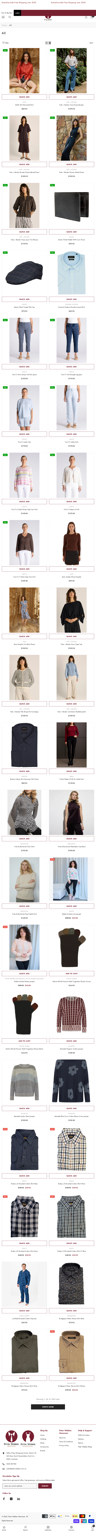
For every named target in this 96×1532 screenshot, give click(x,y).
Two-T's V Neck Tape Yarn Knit (24, 577)
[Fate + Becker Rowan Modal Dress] (71, 138)
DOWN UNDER (24, 1316)
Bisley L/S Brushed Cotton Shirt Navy (24, 1251)
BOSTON (24, 776)
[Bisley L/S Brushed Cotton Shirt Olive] (71, 1149)
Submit (45, 1486)
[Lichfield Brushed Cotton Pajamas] (24, 1284)
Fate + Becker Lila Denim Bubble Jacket (71, 712)
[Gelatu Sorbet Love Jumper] (71, 879)
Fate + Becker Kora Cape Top (71, 644)
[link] (25, 1528)
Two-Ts (24, 372)
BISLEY (24, 1181)
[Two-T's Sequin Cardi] (71, 475)
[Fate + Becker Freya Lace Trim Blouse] (24, 205)
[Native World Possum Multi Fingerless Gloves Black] (24, 1014)
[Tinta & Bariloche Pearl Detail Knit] (24, 879)
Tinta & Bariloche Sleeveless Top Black (71, 846)
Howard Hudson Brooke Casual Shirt (71, 307)
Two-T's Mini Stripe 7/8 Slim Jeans (24, 374)
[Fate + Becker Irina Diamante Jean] (71, 70)
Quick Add (24, 97)
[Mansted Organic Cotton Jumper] (71, 1014)
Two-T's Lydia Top (24, 442)
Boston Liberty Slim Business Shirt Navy (24, 779)
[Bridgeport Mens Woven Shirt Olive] (24, 1351)
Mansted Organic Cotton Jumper (71, 1049)
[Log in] (86, 17)
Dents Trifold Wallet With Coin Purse (71, 240)
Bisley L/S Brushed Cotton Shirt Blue (24, 1184)
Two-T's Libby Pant (71, 442)
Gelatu (71, 911)
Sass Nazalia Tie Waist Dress (24, 644)
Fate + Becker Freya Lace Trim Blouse (24, 240)
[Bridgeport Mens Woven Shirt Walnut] (71, 1351)
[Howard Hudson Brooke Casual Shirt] (71, 273)
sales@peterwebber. (13, 1469)
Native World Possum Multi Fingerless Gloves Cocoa (71, 981)
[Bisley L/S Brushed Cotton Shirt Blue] (24, 1149)
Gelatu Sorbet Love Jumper (71, 914)
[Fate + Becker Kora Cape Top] (71, 610)
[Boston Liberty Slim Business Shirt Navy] (24, 745)
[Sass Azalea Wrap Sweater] (71, 542)
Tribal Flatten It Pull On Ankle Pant (71, 779)
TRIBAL (71, 776)
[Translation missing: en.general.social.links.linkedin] (18, 1499)
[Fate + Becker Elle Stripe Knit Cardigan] (24, 677)
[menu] (3, 16)
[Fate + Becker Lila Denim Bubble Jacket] (71, 677)
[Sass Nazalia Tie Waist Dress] (24, 610)
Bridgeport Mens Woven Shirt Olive (24, 1386)
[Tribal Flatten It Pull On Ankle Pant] (71, 745)
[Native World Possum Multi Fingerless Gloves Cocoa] (71, 947)
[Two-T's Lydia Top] (24, 407)
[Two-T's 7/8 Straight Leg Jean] (71, 340)
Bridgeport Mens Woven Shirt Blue (71, 1318)
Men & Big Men (7, 13)
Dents (71, 237)
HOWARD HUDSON (71, 304)
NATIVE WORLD (71, 979)
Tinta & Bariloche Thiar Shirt (24, 846)
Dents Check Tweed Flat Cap (24, 307)
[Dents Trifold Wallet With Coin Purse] (71, 205)
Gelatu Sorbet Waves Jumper (24, 981)
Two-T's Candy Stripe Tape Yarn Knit (24, 509)
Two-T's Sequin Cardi (71, 509)
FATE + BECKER (71, 102)
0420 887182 (11, 1464)
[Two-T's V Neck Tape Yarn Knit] (24, 542)
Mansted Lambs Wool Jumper (24, 1116)
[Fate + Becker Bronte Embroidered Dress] (24, 138)
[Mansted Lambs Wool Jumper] (24, 1082)
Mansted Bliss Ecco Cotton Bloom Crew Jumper (71, 1116)
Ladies (17, 13)
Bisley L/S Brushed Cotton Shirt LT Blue (71, 1251)
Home (4, 25)
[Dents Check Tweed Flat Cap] (24, 273)
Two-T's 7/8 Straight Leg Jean (71, 374)
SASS (24, 102)
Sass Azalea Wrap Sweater (71, 577)
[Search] (9, 17)
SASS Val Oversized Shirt (24, 105)
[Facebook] (4, 1499)
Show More (48, 1407)
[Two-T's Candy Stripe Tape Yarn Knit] (24, 475)
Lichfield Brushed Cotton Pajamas (24, 1318)
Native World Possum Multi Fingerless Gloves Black (24, 1049)
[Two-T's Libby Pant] (71, 407)
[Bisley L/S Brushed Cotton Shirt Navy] (24, 1217)
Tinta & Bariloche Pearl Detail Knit (24, 914)
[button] (46, 42)
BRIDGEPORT (71, 1316)
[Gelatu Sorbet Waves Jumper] (24, 947)
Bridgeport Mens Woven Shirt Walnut (71, 1386)
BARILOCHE (24, 844)
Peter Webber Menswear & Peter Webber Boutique (24, 979)
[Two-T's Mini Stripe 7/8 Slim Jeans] (24, 340)
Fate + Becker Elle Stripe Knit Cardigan (24, 712)
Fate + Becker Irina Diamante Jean (71, 105)
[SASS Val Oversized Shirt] (24, 70)
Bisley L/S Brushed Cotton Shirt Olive (71, 1184)
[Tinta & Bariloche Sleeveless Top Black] (71, 812)
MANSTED (71, 1046)
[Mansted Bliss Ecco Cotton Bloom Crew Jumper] (71, 1082)
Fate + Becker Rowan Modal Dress (71, 172)
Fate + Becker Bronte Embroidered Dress (24, 172)
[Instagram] (11, 1499)
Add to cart (72, 973)
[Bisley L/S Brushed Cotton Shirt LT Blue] (71, 1217)
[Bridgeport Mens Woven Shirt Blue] (71, 1284)
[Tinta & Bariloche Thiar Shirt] (24, 812)
